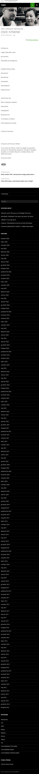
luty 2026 (3, 258)
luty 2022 (3, 418)
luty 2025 (3, 298)
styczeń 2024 (5, 341)
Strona (3, 736)
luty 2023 (3, 378)
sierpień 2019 (5, 518)
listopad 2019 (5, 508)
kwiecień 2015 (5, 691)
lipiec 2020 (4, 481)
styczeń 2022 (5, 421)
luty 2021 (3, 458)
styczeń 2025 (5, 302)
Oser (3, 164)
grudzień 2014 (5, 704)
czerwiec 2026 (5, 245)
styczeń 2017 (5, 621)
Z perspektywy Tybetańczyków (14, 29)
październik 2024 (6, 312)
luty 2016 (3, 657)
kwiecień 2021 (5, 451)
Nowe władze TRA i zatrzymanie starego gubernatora (17, 173)
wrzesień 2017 (5, 594)
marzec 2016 (5, 654)
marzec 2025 (5, 295)
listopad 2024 (5, 308)
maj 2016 (3, 647)
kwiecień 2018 (5, 571)
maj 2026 (3, 248)
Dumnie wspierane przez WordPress (10, 772)
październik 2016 (6, 631)
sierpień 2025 (5, 278)
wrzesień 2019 (5, 514)
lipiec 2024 (4, 322)
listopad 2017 (5, 588)
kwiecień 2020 (5, 491)
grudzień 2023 (5, 345)
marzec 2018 (5, 574)
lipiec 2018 (4, 561)
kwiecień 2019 (5, 531)
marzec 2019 (5, 534)
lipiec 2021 (4, 441)
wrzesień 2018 (5, 554)
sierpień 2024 (5, 318)
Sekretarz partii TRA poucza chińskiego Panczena (16, 213)
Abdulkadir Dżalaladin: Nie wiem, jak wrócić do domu (17, 216)
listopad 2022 (5, 388)
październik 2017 (6, 591)
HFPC (2, 726)
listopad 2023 (5, 348)
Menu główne (37, 5)
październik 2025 (6, 272)
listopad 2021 (5, 428)
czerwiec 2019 (5, 524)
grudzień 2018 (5, 544)
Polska (3, 729)
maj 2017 (3, 608)
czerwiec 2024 (5, 325)
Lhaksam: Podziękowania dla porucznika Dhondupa (16, 223)
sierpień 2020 (5, 478)
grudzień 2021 (5, 425)
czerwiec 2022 (5, 405)
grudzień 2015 (5, 664)
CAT (2, 723)
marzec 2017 (5, 614)
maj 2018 (3, 568)
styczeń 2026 (5, 262)
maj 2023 (3, 368)
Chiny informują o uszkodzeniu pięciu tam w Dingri (17, 180)
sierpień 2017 (5, 598)
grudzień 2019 (5, 504)
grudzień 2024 (5, 305)
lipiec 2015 (4, 681)
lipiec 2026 (4, 242)
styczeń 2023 (5, 381)
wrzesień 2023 (5, 355)
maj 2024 (3, 328)
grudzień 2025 (5, 265)
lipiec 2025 (4, 282)
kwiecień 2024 (5, 331)
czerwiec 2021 (5, 445)
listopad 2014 (5, 707)
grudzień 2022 (5, 385)
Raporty (3, 733)
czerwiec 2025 (5, 285)
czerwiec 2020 (5, 484)
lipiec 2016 (4, 641)
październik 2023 (6, 351)
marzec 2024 (5, 335)
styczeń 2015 (5, 701)
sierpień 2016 (5, 637)
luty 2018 (3, 578)
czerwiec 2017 (5, 604)
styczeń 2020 (5, 501)
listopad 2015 (5, 667)
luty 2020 (3, 498)
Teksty (3, 29)
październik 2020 (6, 471)
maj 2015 (3, 687)
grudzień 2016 (5, 624)
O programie (4, 194)
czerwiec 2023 (5, 365)
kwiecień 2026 (5, 252)
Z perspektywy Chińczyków (9, 746)
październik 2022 (6, 391)
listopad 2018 (5, 548)
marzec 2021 (5, 455)
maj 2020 (3, 488)
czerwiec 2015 (5, 684)
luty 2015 (3, 697)
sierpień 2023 (5, 358)
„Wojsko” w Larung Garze (8, 220)
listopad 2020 (5, 468)
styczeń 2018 (5, 581)
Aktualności (4, 719)
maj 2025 (3, 288)
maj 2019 (3, 528)
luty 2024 (3, 338)
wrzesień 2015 (5, 674)
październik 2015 (6, 671)
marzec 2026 (5, 255)
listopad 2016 (5, 627)
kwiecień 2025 (5, 292)
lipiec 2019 (4, 521)
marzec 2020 (5, 494)
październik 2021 (6, 431)
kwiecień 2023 (5, 371)
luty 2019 (3, 538)
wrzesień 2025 (5, 275)
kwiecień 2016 (5, 651)
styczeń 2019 (5, 541)
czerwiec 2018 (5, 564)
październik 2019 (6, 511)
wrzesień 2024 (5, 315)
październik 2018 (6, 551)
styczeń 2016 (5, 661)
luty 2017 (3, 618)
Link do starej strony (7, 764)
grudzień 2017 (5, 584)
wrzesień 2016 (5, 634)
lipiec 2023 (4, 361)
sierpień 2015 (5, 677)
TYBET (3, 5)
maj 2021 (3, 448)
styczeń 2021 (5, 461)
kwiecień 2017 (5, 611)
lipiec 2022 (4, 401)
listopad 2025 (5, 268)
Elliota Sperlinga (33, 40)
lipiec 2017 (4, 601)
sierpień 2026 (5, 238)
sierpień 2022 (5, 398)
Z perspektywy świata (7, 749)
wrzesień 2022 (5, 395)
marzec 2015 (5, 694)
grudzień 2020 (5, 465)
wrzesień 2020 (5, 475)
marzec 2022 (5, 415)
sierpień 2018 (5, 558)
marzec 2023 (5, 375)
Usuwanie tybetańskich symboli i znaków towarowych (17, 226)
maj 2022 (3, 408)
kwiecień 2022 (5, 411)
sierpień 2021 (5, 438)
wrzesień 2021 (5, 435)
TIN (2, 743)
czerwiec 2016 (5, 644)
